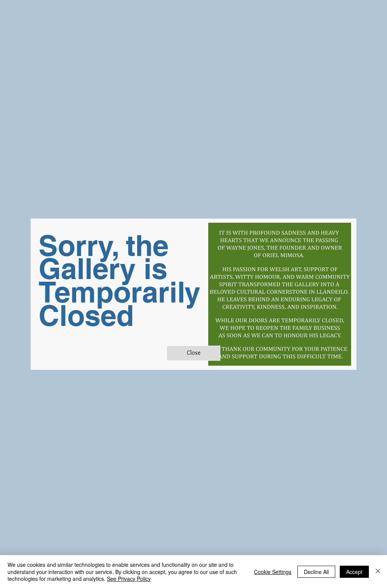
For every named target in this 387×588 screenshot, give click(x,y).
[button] (193, 353)
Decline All (316, 572)
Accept (354, 572)
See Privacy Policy (129, 578)
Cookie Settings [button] (272, 572)
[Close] (377, 571)
